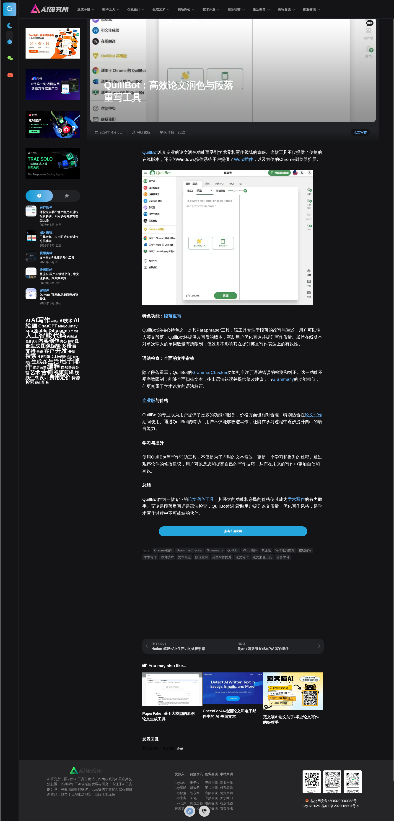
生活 (53, 361)
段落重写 (172, 316)
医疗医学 (46, 207)
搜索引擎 (43, 356)
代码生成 (72, 336)
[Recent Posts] (39, 196)
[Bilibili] (9, 75)
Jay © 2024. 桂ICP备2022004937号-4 (331, 806)
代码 (59, 335)
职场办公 (184, 9)
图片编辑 (46, 232)
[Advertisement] (233, 607)
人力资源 (73, 331)
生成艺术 (159, 9)
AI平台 (55, 321)
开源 (71, 351)
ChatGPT (47, 326)
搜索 (31, 356)
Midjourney (68, 326)
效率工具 (108, 9)
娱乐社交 (234, 9)
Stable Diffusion (50, 330)
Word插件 (243, 159)
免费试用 (31, 341)
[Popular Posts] (66, 196)
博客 (71, 341)
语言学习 (282, 557)
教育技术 (167, 557)
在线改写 (305, 550)
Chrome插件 (163, 550)
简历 (36, 367)
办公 (63, 341)
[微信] (9, 58)
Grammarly (283, 379)
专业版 (148, 400)
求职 (69, 356)
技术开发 (209, 9)
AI (28, 320)
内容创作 (48, 341)
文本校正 (184, 557)
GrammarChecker (209, 372)
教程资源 (284, 9)
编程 (53, 366)
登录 (179, 749)
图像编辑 (51, 346)
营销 (47, 372)
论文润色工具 (201, 499)
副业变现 (309, 9)
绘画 (43, 367)
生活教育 (259, 9)
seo (29, 330)
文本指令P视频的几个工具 (57, 257)
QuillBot (150, 152)
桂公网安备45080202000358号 (333, 801)
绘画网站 (46, 269)
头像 (39, 351)
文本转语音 (58, 356)
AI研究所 (143, 132)
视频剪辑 (46, 253)
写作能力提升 (284, 550)
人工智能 (39, 335)
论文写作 (360, 132)
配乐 (38, 382)
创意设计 (133, 9)
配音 (45, 382)
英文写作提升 (221, 557)
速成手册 (83, 9)
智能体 (44, 290)
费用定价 (59, 377)
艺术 (35, 372)
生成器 (39, 361)
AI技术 (66, 320)
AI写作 (40, 320)
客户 (49, 351)
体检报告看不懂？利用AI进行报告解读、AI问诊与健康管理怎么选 (59, 216)
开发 (61, 350)
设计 (44, 377)
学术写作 (296, 499)
